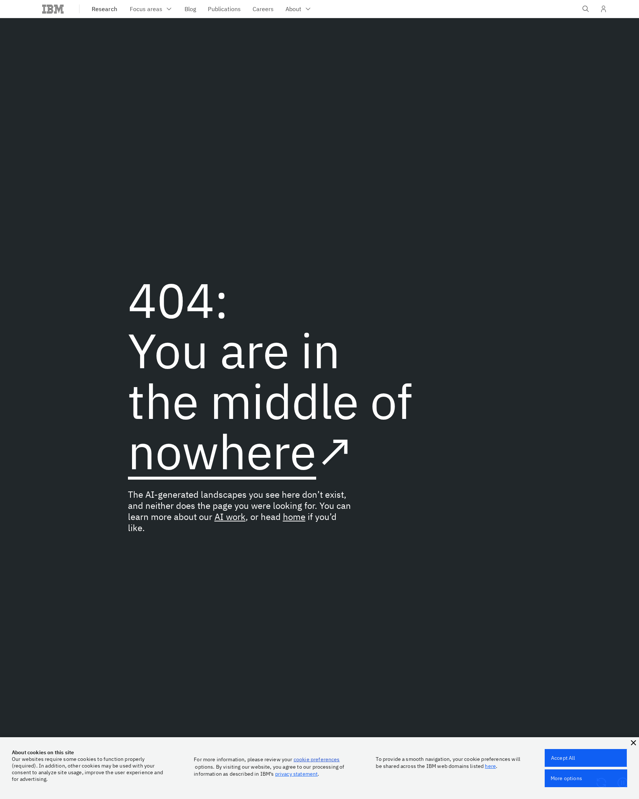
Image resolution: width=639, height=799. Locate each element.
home (294, 517)
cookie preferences (317, 759)
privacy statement (296, 774)
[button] (633, 742)
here (490, 766)
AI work (230, 517)
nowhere (222, 451)
